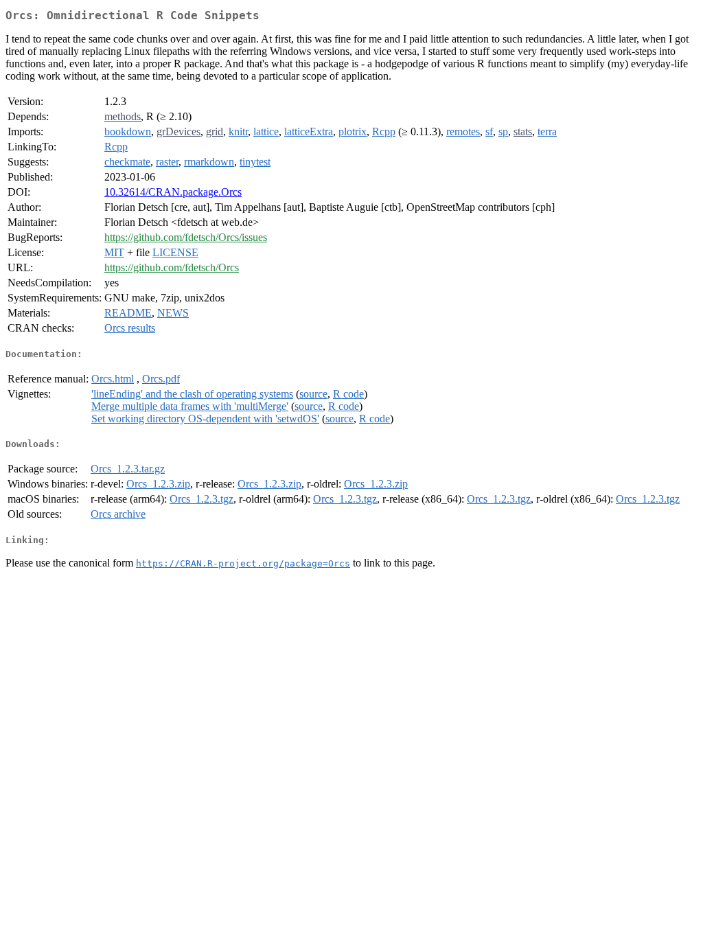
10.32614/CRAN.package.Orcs (173, 192)
